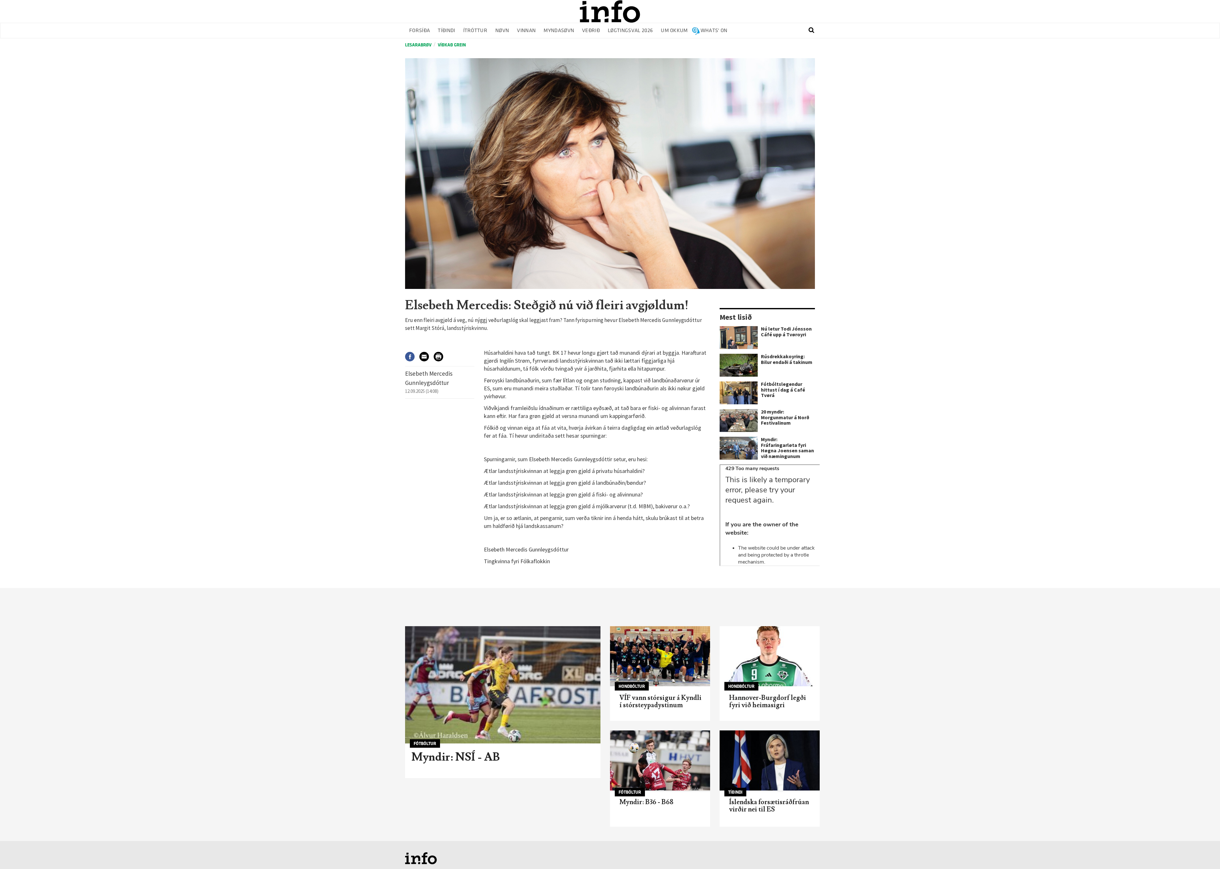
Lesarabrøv (418, 45)
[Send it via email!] (426, 356)
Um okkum (674, 30)
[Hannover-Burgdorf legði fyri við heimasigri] (770, 656)
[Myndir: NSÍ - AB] (502, 684)
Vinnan (526, 30)
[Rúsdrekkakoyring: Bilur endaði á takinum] (739, 365)
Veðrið (591, 30)
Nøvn (502, 30)
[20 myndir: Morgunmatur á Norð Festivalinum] (739, 420)
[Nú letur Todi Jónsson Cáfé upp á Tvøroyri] (739, 337)
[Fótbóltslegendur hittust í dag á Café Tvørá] (739, 392)
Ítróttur (475, 30)
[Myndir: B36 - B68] (660, 760)
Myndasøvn (559, 30)
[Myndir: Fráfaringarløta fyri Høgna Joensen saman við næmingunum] (739, 448)
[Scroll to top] (1202, 851)
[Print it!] (441, 356)
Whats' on (714, 30)
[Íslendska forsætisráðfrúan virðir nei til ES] (770, 760)
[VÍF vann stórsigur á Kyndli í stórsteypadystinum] (660, 656)
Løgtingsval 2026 (630, 30)
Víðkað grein (452, 45)
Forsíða (419, 30)
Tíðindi (446, 30)
